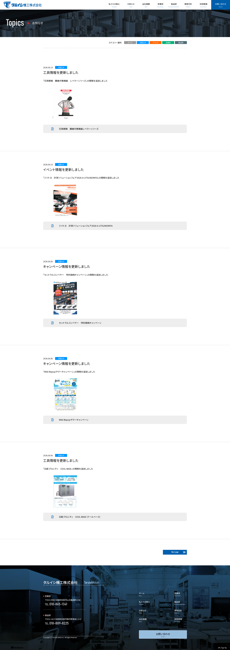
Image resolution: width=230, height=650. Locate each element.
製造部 (180, 42)
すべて (130, 42)
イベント (155, 42)
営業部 (168, 42)
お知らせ (143, 42)
